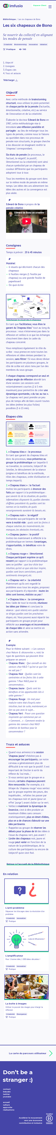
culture (6, 1105)
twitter (6, 1094)
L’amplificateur (14, 955)
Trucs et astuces (13, 73)
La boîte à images (16, 1003)
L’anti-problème (14, 907)
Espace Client (39, 5)
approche (7, 1107)
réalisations (8, 1110)
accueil (6, 1102)
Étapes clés (10, 69)
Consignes (10, 66)
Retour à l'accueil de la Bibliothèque (28, 864)
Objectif (9, 62)
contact (7, 1089)
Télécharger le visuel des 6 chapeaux (23, 320)
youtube (7, 1097)
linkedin (7, 1092)
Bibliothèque (9, 19)
